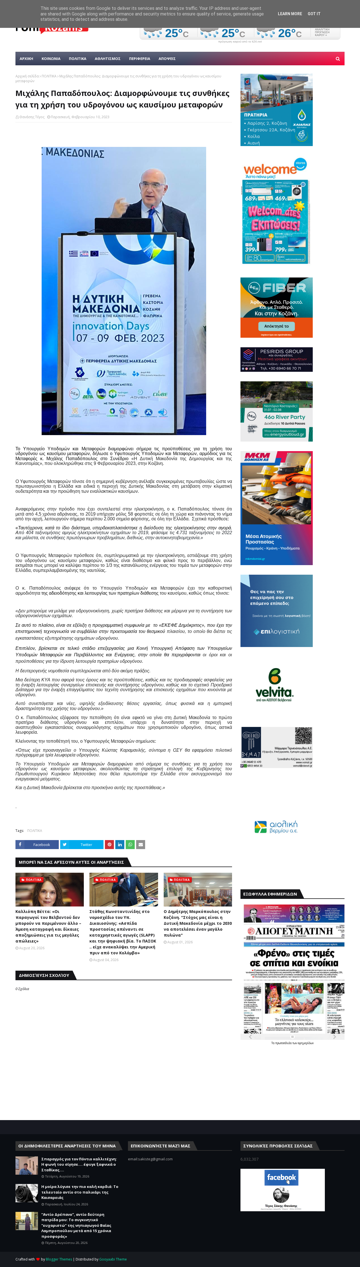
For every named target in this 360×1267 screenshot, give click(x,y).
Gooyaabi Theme (113, 1259)
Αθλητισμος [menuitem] (108, 58)
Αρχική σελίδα (27, 76)
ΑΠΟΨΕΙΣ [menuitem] (167, 58)
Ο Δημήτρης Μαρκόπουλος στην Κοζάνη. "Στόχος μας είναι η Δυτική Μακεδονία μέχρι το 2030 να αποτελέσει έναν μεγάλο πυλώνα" (198, 923)
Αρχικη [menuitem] (26, 58)
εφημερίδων (306, 1043)
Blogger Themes (59, 1259)
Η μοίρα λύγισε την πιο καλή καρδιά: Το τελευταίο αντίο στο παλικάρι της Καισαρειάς (79, 1192)
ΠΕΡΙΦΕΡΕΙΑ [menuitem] (139, 58)
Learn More (290, 14)
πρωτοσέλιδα (283, 1043)
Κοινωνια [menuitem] (51, 58)
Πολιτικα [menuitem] (77, 58)
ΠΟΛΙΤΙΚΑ (49, 76)
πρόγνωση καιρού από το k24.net (240, 41)
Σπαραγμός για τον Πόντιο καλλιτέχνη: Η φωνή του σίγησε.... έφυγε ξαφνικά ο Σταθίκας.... (79, 1164)
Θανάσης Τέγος (31, 117)
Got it (314, 14)
